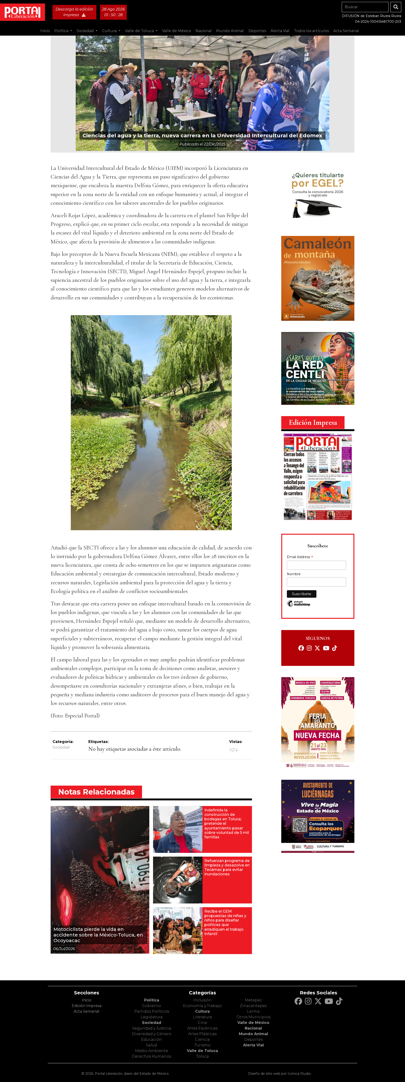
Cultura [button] (110, 31)
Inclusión (202, 1000)
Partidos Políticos (151, 1011)
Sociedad (61, 747)
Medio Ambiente (151, 1050)
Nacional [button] (203, 31)
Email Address (300, 557)
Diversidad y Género (151, 1034)
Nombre (294, 574)
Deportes (253, 1039)
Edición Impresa (86, 1006)
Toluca (202, 1056)
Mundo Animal (253, 1034)
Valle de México (253, 1022)
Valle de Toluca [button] (140, 31)
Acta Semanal (346, 31)
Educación (151, 1039)
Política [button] (61, 31)
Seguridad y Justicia (151, 1028)
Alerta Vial (253, 1045)
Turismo (202, 1045)
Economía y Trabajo (202, 1006)
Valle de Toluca (202, 1050)
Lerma (253, 1011)
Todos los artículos (311, 31)
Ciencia (202, 1039)
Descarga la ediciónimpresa (74, 12)
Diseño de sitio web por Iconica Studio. (279, 1073)
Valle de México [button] (176, 31)
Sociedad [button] (86, 31)
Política (151, 1000)
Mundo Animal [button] (230, 31)
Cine (202, 1022)
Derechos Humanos (151, 1056)
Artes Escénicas (202, 1028)
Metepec (253, 1000)
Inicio (45, 31)
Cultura (202, 1011)
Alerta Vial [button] (279, 31)
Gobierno (151, 1006)
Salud (151, 1045)
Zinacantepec (253, 1006)
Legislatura (152, 1017)
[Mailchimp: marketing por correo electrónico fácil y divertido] (298, 605)
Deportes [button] (257, 31)
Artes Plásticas (202, 1034)
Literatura (202, 1017)
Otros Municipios (253, 1017)
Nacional (253, 1028)
